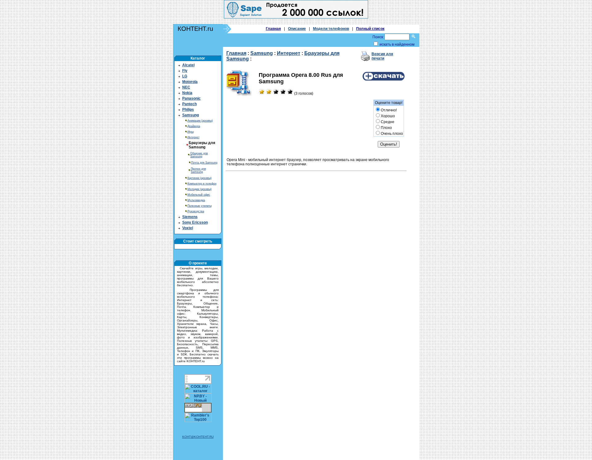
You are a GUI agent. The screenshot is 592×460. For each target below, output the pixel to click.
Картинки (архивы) (199, 178)
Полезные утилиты (199, 205)
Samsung (190, 115)
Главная (273, 29)
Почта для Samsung (204, 162)
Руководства (195, 211)
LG (184, 76)
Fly (184, 70)
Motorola (190, 82)
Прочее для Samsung (198, 170)
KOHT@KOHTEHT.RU (198, 436)
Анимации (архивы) (200, 120)
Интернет (193, 137)
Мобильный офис (198, 194)
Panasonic (191, 98)
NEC (186, 87)
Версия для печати (382, 56)
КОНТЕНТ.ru (195, 28)
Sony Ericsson (195, 222)
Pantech (189, 104)
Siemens (190, 217)
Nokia (187, 93)
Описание (297, 29)
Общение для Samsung (199, 155)
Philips (188, 109)
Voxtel (187, 228)
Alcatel (188, 65)
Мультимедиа (196, 200)
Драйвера (193, 126)
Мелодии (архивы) (199, 189)
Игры (190, 131)
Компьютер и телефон (201, 183)
